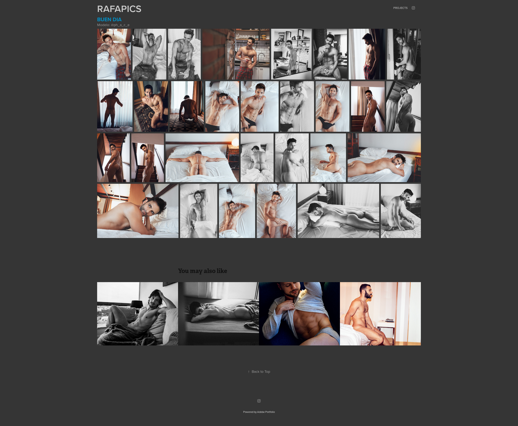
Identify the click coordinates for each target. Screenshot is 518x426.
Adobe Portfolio (266, 412)
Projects (400, 8)
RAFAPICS (119, 8)
